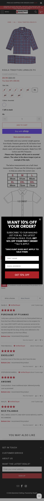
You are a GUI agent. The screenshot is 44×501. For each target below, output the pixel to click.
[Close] (40, 219)
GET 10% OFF (22, 275)
